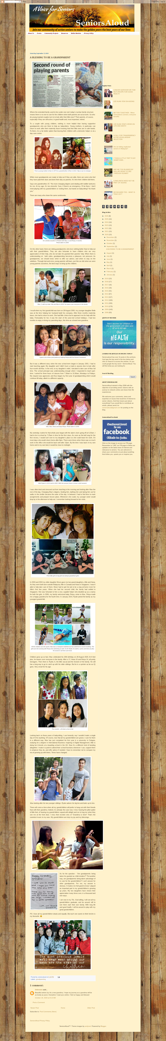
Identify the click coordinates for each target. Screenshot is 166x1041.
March (109, 268)
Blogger (103, 1026)
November (111, 240)
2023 (107, 225)
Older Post (91, 1008)
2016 (107, 288)
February (110, 271)
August (109, 253)
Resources (64, 33)
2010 (107, 306)
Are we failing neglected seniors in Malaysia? (122, 148)
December (111, 237)
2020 (107, 234)
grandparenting (41, 979)
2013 (107, 297)
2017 (107, 285)
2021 (107, 231)
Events (39, 33)
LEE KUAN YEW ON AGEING (123, 101)
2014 (107, 294)
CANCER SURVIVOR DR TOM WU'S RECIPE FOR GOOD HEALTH (124, 92)
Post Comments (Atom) (48, 1011)
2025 (107, 219)
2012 (107, 300)
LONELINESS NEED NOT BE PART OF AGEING (123, 182)
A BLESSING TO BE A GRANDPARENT (120, 249)
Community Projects (51, 33)
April (108, 265)
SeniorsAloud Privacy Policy (40, 1021)
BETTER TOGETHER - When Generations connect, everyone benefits (124, 114)
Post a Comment (39, 1002)
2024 (107, 222)
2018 (107, 281)
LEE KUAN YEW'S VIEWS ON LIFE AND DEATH (124, 125)
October (110, 243)
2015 (107, 291)
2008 (107, 312)
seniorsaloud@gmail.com (111, 408)
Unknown (38, 990)
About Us (31, 33)
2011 (107, 303)
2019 (107, 278)
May (108, 262)
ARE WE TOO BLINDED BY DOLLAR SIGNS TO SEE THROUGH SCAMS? (123, 171)
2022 (107, 228)
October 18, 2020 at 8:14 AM (45, 998)
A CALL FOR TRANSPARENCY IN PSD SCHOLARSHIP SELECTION (124, 137)
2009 (107, 309)
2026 (107, 216)
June (109, 259)
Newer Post (34, 1008)
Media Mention (76, 33)
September (111, 246)
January (110, 275)
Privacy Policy (89, 33)
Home (63, 1008)
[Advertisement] (71, 43)
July (108, 256)
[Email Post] (58, 977)
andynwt (88, 1026)
